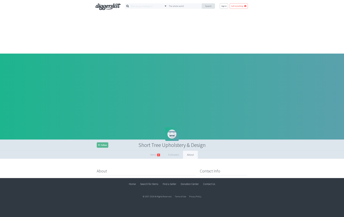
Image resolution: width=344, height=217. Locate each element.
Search (208, 6)
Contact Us (209, 184)
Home (132, 184)
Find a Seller (169, 184)
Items (154, 154)
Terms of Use (180, 196)
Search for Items (149, 184)
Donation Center (190, 184)
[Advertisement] (172, 33)
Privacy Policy (195, 196)
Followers (173, 154)
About (190, 154)
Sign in (224, 6)
